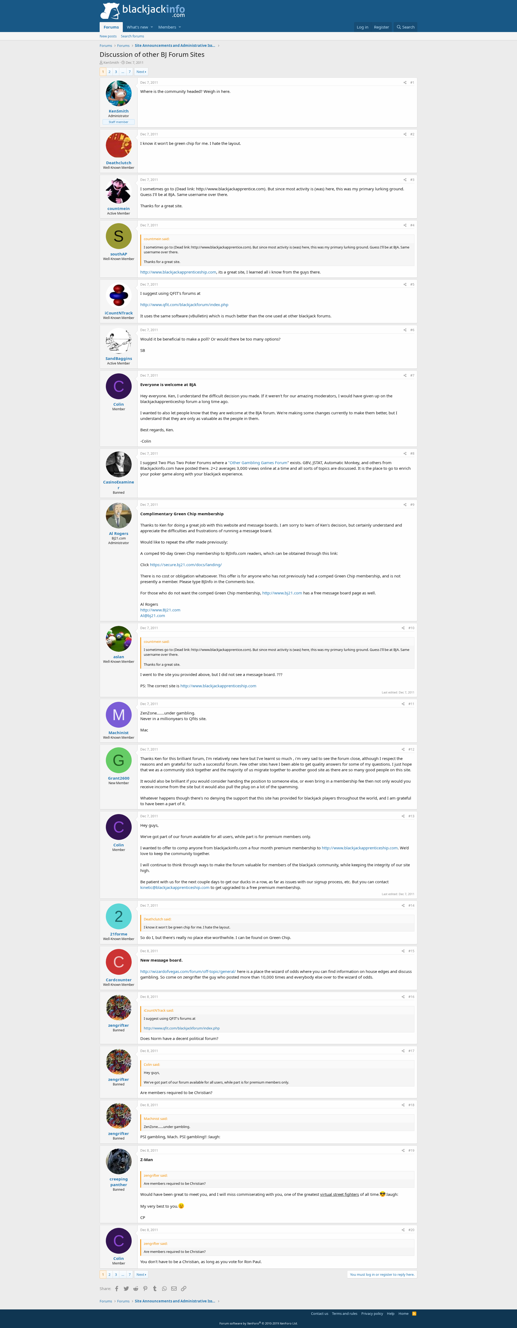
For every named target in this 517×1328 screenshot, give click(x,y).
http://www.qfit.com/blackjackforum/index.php (184, 304)
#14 (411, 905)
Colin (118, 404)
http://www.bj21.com (282, 592)
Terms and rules (344, 1313)
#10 (411, 628)
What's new (137, 27)
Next (140, 71)
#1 (412, 82)
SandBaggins (119, 358)
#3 (412, 179)
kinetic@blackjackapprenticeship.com (174, 887)
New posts (108, 36)
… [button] (122, 71)
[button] (151, 27)
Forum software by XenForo (258, 1323)
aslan (118, 656)
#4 (412, 225)
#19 (411, 1150)
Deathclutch (118, 162)
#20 (411, 1230)
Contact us (319, 1313)
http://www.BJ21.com (160, 609)
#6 (412, 330)
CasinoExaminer (118, 484)
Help (390, 1313)
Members (167, 27)
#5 (412, 284)
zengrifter (118, 1025)
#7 (412, 375)
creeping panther (119, 1181)
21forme (118, 934)
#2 (412, 134)
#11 (411, 704)
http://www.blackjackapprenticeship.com (178, 272)
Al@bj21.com (152, 615)
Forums (111, 27)
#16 (411, 996)
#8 (412, 453)
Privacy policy (372, 1313)
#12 (411, 749)
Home (403, 1313)
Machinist (119, 732)
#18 (411, 1105)
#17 (411, 1051)
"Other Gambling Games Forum (257, 462)
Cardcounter (119, 979)
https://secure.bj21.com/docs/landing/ (186, 564)
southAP (118, 254)
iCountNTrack (119, 313)
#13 (411, 816)
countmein (118, 208)
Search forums (132, 36)
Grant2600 (119, 778)
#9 (412, 504)
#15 (411, 951)
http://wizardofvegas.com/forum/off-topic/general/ (188, 971)
